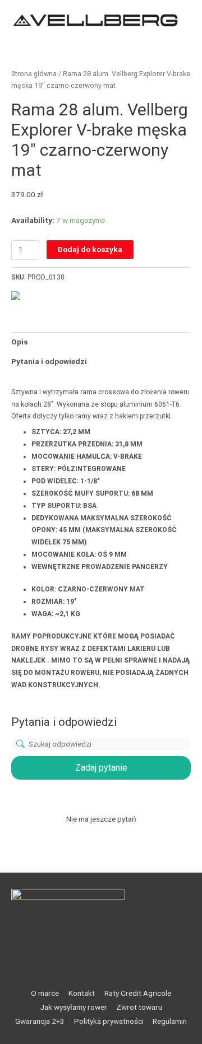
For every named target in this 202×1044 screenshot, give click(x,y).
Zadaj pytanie (101, 767)
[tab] (101, 342)
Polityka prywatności (109, 1021)
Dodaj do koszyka (90, 249)
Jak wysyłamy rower (73, 1007)
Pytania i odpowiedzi (49, 361)
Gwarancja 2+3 (40, 1021)
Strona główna (34, 73)
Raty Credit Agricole (137, 993)
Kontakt (81, 993)
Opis (19, 341)
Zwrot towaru (139, 1007)
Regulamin (170, 1021)
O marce (45, 993)
